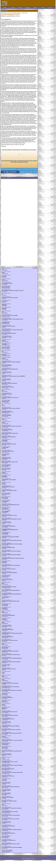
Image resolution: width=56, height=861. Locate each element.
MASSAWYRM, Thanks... (6, 458)
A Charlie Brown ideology (7, 336)
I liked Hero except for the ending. (8, 547)
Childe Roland (4, 440)
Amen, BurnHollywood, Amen (7, 636)
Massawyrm (7, 19)
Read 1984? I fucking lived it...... (8, 411)
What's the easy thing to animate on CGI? (10, 461)
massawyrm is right (5, 665)
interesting (4, 276)
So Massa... (4, 736)
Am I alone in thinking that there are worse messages (12, 543)
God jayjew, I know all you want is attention (10, 683)
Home (4, 7)
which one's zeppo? (6, 347)
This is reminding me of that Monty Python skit (11, 590)
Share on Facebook (10, 172)
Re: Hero (3, 483)
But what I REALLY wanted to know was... (10, 640)
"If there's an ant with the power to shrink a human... (12, 426)
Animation (31, 856)
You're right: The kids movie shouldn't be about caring (12, 772)
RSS (23, 857)
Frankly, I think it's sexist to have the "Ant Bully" (11, 661)
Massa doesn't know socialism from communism (11, 729)
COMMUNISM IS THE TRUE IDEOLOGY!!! (10, 529)
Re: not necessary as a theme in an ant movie (10, 818)
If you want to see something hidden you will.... (11, 504)
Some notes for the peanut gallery (8, 615)
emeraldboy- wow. (5, 454)
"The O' (3, 758)
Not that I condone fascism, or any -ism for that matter (12, 740)
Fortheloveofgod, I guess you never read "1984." (11, 408)
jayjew (3, 643)
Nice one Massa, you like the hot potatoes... (10, 715)
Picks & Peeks (21, 856)
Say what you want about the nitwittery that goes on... (12, 829)
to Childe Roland (5, 533)
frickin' (3, 272)
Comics (35, 7)
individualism (4, 561)
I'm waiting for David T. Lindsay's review (9, 711)
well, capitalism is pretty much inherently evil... (11, 686)
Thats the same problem (6, 415)
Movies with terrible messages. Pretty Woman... (11, 786)
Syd (2, 351)
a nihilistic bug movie (6, 576)
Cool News (12, 7)
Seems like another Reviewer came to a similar (11, 843)
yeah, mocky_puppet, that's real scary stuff (10, 397)
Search (50, 7)
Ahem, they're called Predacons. (8, 451)
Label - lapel (4, 779)
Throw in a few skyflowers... (7, 365)
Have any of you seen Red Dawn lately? (9, 572)
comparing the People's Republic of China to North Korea (13, 558)
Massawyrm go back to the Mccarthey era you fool (11, 518)
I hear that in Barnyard (6, 379)
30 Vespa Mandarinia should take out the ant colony (12, 690)
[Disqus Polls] (19, 193)
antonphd (4, 472)
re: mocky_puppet (5, 501)
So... (3, 404)
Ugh (3, 390)
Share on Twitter (29, 172)
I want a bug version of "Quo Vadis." (9, 568)
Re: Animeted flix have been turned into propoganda (12, 847)
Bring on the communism (7, 754)
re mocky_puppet (5, 447)
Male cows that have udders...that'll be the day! (11, 654)
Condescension (5, 508)
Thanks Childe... (5, 747)
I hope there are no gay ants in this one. (9, 515)
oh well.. (3, 279)
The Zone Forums (45, 856)
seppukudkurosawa (5, 322)
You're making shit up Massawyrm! (8, 526)
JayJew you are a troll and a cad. (8, 775)
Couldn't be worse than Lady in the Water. (10, 297)
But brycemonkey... (5, 743)
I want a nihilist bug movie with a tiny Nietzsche (11, 565)
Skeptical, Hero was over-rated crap (9, 668)
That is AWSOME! (5, 511)
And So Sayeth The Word (7, 626)
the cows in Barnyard (6, 493)
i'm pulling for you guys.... (7, 522)
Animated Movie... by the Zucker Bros (9, 479)
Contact (43, 7)
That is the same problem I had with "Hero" (10, 433)
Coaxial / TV (16, 856)
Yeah (3, 311)
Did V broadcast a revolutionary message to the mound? (12, 290)
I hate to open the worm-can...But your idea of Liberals (12, 329)
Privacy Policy (26, 857)
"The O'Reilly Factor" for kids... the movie (10, 761)
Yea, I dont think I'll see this (7, 283)
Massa (3, 622)
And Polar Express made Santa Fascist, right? (10, 601)
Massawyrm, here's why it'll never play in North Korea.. (12, 765)
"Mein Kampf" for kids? (6, 722)
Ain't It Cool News (10, 3)
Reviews (27, 7)
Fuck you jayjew (5, 604)
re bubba (3, 422)
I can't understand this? (6, 465)
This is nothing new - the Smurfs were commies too (12, 808)
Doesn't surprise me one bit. (7, 579)
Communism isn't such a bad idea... (8, 326)
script (3, 804)
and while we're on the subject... (8, 386)
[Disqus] (19, 221)
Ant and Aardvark (5, 597)
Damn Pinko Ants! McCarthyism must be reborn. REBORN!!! (13, 376)
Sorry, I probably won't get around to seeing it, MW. (11, 733)
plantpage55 (4, 476)
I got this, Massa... (5, 647)
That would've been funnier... (7, 429)
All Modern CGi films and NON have (9, 436)
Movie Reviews (26, 856)
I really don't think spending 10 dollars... (9, 490)
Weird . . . (3, 583)
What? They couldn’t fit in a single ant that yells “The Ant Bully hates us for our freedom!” (19, 149)
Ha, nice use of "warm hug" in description (10, 315)
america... (4, 704)
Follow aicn (19, 169)
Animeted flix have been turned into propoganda (11, 361)
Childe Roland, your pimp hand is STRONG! (10, 536)
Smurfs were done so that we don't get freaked (11, 815)
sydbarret (4, 340)
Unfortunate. (4, 308)
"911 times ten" (5, 693)
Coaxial (20, 7)
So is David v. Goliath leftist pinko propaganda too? (12, 593)
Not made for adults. (6, 401)
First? (3, 269)
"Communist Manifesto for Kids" (8, 718)
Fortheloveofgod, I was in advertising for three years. (12, 540)
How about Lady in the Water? (7, 797)
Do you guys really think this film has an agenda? (11, 551)
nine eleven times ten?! (6, 822)
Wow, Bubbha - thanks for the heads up (9, 383)
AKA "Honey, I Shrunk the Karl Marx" (9, 333)
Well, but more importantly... (7, 850)
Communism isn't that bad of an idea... (9, 586)
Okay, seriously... (5, 497)
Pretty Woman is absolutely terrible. (9, 840)
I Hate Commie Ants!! (6, 783)
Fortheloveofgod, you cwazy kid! (8, 486)
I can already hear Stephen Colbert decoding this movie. (12, 319)
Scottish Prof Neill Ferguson (7, 697)
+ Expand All (34, 268)
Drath (3, 611)
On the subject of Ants (6, 793)
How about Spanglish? (6, 790)
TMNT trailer (4, 304)
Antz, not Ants (4, 301)
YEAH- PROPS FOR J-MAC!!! (7, 629)
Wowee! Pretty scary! (6, 286)
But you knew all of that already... (8, 768)
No (2, 294)
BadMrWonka (4, 708)
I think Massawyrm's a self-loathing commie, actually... (12, 633)
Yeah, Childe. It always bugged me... (9, 833)
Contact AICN (31, 857)
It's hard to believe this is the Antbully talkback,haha (12, 658)
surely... (3, 672)
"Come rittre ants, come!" (7, 372)
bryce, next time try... (6, 836)
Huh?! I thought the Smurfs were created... (10, 811)
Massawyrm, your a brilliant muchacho (9, 800)
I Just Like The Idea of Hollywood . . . (9, 825)
